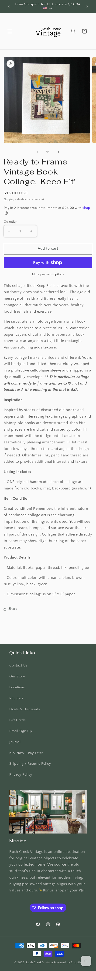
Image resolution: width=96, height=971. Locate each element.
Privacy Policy (20, 775)
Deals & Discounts (24, 709)
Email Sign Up (20, 731)
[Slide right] (58, 152)
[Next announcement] (87, 6)
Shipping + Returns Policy (30, 764)
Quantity (10, 222)
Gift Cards (17, 720)
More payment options (48, 274)
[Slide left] (37, 152)
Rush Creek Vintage (39, 962)
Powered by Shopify (68, 962)
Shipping (9, 199)
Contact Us (18, 665)
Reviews (16, 698)
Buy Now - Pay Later (26, 753)
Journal (15, 742)
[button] (9, 31)
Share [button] (12, 609)
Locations (17, 687)
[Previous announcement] (9, 6)
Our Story (17, 676)
